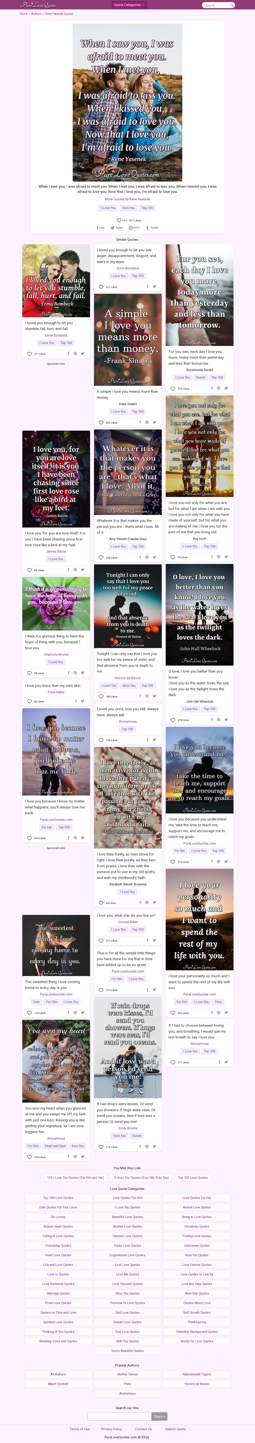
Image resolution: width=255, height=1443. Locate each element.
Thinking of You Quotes (58, 1332)
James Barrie (56, 551)
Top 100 (147, 208)
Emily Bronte (128, 1128)
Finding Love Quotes (196, 1236)
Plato (127, 1384)
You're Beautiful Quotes (127, 1351)
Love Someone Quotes (58, 1284)
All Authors (58, 1374)
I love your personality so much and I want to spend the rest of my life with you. (199, 982)
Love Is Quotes (58, 1274)
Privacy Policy (111, 1429)
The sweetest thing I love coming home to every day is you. (52, 984)
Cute (36, 1002)
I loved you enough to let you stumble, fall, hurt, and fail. (49, 326)
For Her (47, 827)
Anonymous (128, 721)
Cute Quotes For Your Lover (58, 1207)
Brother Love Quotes (127, 1226)
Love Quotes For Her (196, 1198)
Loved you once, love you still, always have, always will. (128, 712)
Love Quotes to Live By (196, 1274)
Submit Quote (175, 1429)
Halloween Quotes (197, 1246)
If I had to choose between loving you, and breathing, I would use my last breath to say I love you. (197, 1031)
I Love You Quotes (127, 1207)
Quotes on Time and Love (58, 1312)
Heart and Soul (55, 1146)
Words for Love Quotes (196, 1341)
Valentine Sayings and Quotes (197, 1332)
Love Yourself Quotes (127, 1284)
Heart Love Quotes (58, 1255)
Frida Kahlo (56, 692)
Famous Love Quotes (127, 1236)
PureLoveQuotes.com (56, 820)
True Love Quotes (127, 1332)
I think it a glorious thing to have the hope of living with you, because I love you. (54, 642)
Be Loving (58, 1217)
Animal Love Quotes (197, 1207)
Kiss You (129, 208)
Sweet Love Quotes (127, 1322)
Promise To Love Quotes (127, 1303)
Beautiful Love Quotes (127, 1217)
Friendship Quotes (58, 1246)
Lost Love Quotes (127, 1265)
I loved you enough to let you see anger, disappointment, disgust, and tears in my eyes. (126, 256)
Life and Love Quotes (58, 1265)
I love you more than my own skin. (53, 685)
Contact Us (143, 1429)
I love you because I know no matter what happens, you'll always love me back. (55, 807)
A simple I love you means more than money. (127, 394)
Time (218, 1002)
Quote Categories (129, 5)
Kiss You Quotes (196, 1255)
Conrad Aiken (128, 922)
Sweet (200, 377)
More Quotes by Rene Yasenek (127, 199)
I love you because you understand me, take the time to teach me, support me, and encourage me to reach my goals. (197, 828)
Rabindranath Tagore (197, 1374)
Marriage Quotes (58, 1293)
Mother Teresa (127, 1374)
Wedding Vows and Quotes (58, 1341)
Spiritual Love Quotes (58, 1322)
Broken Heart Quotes (58, 1226)
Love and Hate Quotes (196, 1284)
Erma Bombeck (56, 335)
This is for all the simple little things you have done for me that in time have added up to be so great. (126, 959)
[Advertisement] (56, 396)
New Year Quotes (197, 1293)
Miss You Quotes (127, 1293)
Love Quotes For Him (127, 1198)
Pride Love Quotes (58, 1303)
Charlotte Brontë (56, 654)
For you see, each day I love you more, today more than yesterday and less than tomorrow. (196, 357)
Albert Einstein (58, 1384)
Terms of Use (80, 1429)
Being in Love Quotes (197, 1217)
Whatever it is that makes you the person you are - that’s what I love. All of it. (128, 526)
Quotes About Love (196, 1303)
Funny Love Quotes (127, 1246)
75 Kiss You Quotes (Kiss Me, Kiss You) (141, 1178)
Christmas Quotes (196, 1226)
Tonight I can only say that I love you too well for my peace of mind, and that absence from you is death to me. (127, 662)
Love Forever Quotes (197, 1265)
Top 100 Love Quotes (193, 1178)
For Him (182, 1002)
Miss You (129, 686)
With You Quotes (127, 1341)
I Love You (108, 208)
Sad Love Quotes (128, 1312)
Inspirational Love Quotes (127, 1255)
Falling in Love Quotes (58, 1236)
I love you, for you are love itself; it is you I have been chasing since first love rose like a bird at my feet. (55, 539)
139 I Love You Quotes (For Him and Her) (75, 1178)
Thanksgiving (197, 1322)
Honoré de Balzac (128, 678)
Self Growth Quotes (197, 1312)
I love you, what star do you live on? (126, 915)
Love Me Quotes (127, 1274)
